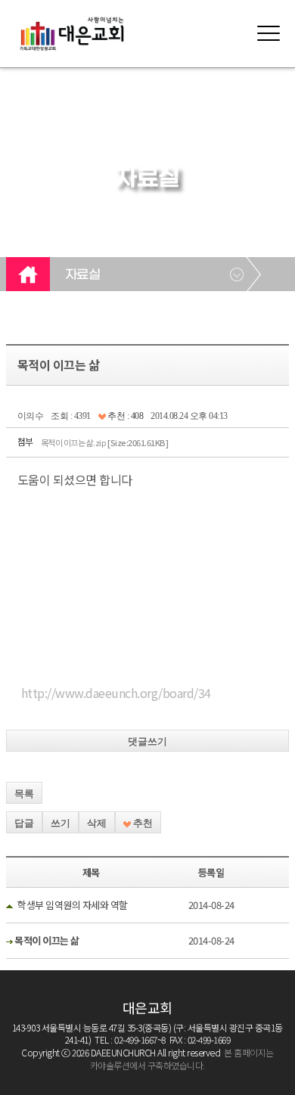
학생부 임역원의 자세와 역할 (72, 905)
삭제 (97, 823)
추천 (142, 823)
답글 (24, 823)
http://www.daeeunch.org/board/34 (116, 693)
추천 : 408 (125, 416)
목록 (24, 793)
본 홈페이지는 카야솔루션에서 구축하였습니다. (182, 1059)
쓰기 (60, 823)
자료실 (83, 275)
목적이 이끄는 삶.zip (105, 442)
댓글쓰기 (147, 741)
